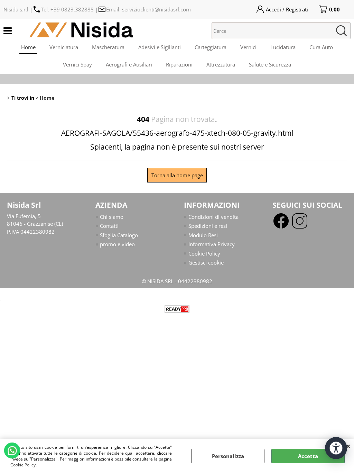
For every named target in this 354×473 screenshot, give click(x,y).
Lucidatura (283, 47)
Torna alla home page (177, 175)
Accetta (308, 456)
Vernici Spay (77, 64)
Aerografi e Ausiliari (129, 64)
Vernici (248, 47)
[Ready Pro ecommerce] (177, 309)
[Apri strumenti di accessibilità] (336, 448)
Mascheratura (108, 47)
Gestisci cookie (206, 262)
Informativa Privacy (211, 244)
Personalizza (228, 456)
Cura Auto (321, 47)
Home (28, 47)
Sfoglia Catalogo (119, 235)
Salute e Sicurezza (270, 64)
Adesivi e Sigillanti (159, 47)
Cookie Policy (23, 465)
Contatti (109, 225)
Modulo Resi (203, 235)
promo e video (117, 244)
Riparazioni (179, 64)
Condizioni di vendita (213, 216)
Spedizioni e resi (207, 225)
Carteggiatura (210, 47)
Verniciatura (63, 47)
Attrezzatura (220, 64)
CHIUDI (348, 446)
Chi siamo (111, 216)
